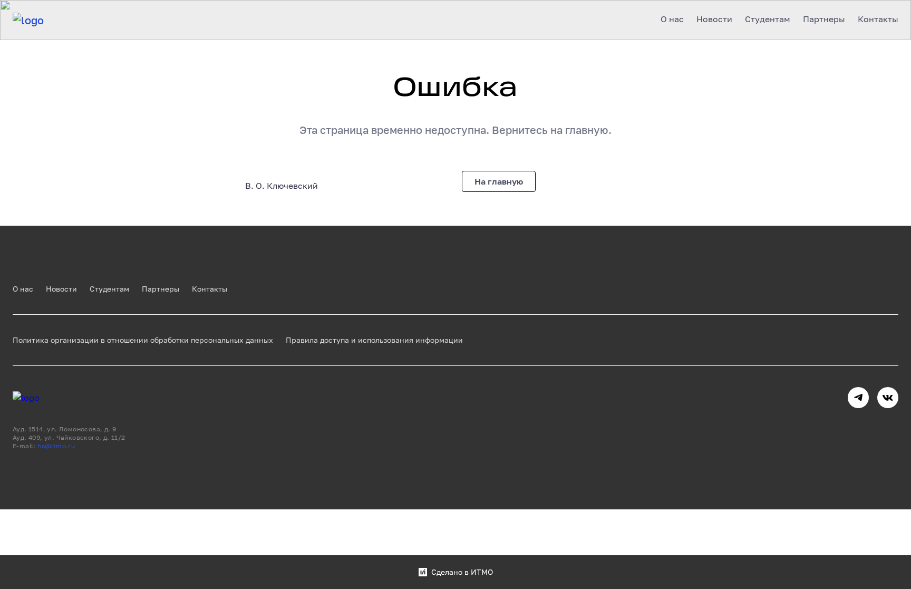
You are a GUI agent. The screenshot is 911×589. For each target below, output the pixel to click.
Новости (61, 289)
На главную (498, 181)
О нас (23, 289)
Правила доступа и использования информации (374, 340)
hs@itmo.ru (56, 446)
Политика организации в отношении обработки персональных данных (143, 340)
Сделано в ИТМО (462, 572)
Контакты (209, 289)
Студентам (109, 289)
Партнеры (160, 289)
